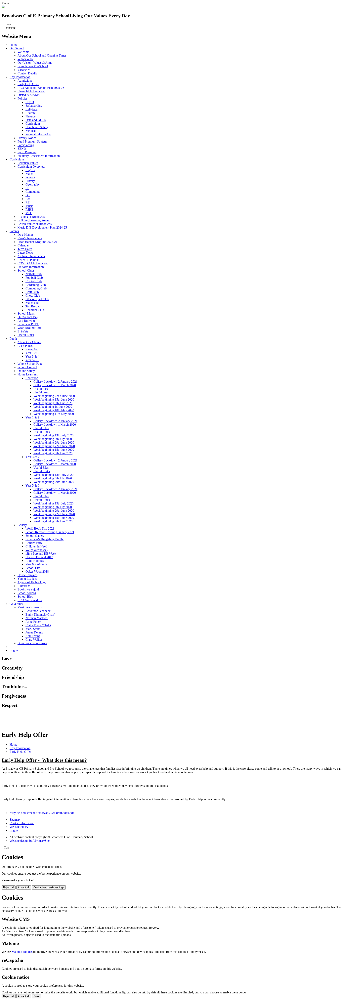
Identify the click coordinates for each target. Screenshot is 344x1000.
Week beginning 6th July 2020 (52, 439)
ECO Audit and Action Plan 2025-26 (41, 87)
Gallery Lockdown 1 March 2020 (54, 385)
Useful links (41, 392)
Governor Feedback (38, 611)
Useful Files (41, 428)
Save (36, 996)
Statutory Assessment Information (39, 155)
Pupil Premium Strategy (32, 141)
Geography (32, 184)
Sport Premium (27, 152)
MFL (28, 213)
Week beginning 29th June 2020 (53, 442)
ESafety (30, 112)
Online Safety (26, 370)
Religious (31, 109)
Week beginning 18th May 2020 (53, 410)
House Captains (27, 575)
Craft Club (32, 292)
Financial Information (31, 91)
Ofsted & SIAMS (29, 95)
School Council (27, 367)
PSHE (29, 209)
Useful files (40, 388)
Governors (16, 603)
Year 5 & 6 (32, 360)
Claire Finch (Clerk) (38, 625)
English (30, 170)
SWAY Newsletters (30, 238)
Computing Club (36, 288)
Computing (32, 191)
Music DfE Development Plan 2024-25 (42, 227)
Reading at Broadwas (31, 216)
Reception (31, 349)
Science (30, 177)
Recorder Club (34, 310)
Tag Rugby (32, 306)
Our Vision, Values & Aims (35, 62)
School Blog (25, 596)
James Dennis (34, 632)
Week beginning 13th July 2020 (53, 435)
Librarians (24, 585)
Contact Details (27, 73)
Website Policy (19, 826)
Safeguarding (33, 105)
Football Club (34, 277)
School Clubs (26, 270)
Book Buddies (34, 560)
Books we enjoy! (28, 589)
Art (27, 198)
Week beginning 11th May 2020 (53, 413)
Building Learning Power (34, 220)
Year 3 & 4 (32, 356)
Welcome (23, 52)
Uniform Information (31, 267)
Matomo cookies (22, 951)
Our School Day (28, 317)
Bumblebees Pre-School (33, 66)
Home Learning (27, 374)
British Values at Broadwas (35, 224)
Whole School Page (30, 363)
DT (27, 195)
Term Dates (25, 249)
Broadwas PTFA (28, 324)
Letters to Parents (28, 259)
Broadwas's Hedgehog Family (44, 539)
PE (27, 188)
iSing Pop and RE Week (40, 553)
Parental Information (38, 134)
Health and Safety (36, 127)
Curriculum (32, 123)
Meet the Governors (30, 607)
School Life (32, 568)
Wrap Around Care (29, 327)
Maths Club (32, 302)
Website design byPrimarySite (30, 840)
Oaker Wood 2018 (37, 571)
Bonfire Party (33, 542)
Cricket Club (33, 281)
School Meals (26, 313)
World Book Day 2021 (39, 528)
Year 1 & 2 (32, 353)
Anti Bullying (26, 320)
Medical (30, 130)
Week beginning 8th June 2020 (52, 403)
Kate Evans (32, 636)
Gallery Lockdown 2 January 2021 (55, 381)
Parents (14, 231)
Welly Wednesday (36, 550)
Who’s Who (25, 59)
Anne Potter (33, 621)
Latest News (25, 252)
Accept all (23, 887)
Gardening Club (35, 284)
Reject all (8, 887)
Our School (17, 48)
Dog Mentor (25, 234)
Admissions (25, 80)
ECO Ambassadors (30, 600)
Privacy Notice (27, 138)
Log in (14, 650)
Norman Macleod (36, 618)
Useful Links (26, 335)
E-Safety (23, 331)
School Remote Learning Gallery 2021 (49, 532)
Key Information (20, 77)
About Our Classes (29, 342)
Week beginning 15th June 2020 (53, 399)
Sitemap (15, 819)
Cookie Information (22, 823)
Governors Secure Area (32, 643)
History (30, 181)
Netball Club (33, 274)
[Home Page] (3, 7)
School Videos (27, 593)
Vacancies (24, 69)
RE (27, 202)
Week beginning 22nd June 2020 (54, 396)
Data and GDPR (35, 120)
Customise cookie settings (48, 887)
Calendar (23, 245)
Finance (30, 116)
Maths (29, 173)
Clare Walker (33, 639)
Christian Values (28, 163)
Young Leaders (27, 578)
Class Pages (25, 345)
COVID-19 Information (33, 263)
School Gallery (34, 535)
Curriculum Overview (31, 166)
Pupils (13, 338)
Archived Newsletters (31, 256)
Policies (22, 98)
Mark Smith (32, 628)
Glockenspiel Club (37, 299)
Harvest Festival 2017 (39, 557)
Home (13, 44)
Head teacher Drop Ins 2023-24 (37, 241)
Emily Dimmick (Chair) (40, 614)
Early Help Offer (28, 84)
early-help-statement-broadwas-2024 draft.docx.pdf (42, 812)
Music (29, 206)
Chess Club (32, 295)
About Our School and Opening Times (42, 55)
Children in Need (36, 546)
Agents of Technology (32, 582)
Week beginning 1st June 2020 (52, 406)
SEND (29, 102)
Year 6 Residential (36, 564)
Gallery (22, 525)
